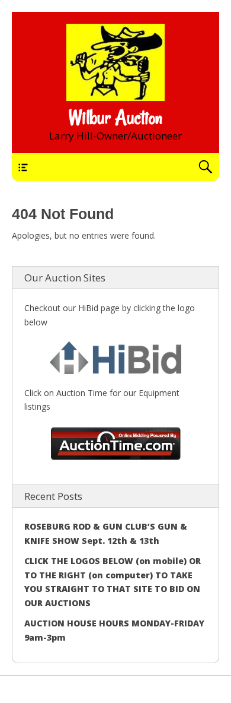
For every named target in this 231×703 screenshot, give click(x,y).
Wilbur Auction (115, 117)
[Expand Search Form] (205, 167)
